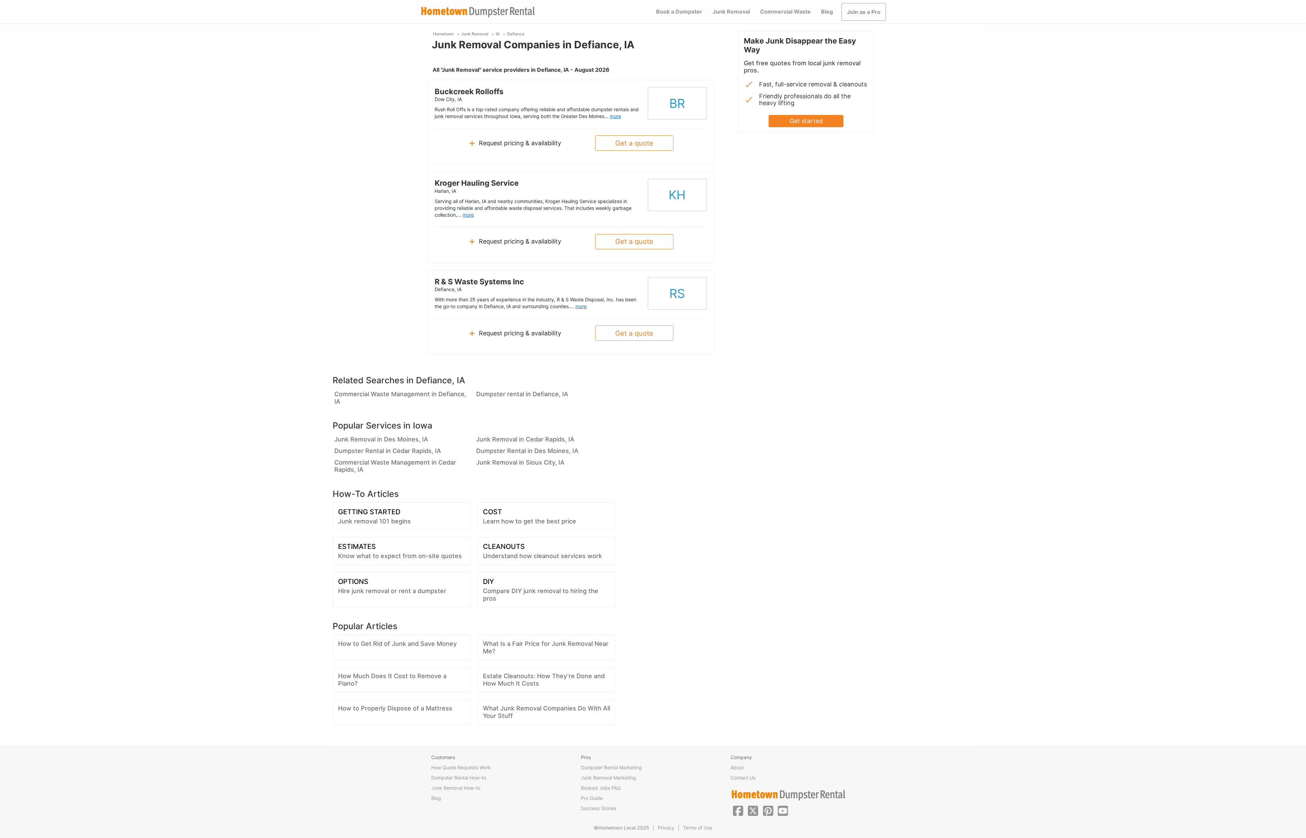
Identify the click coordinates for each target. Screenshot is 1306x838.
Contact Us (743, 778)
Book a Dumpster (679, 11)
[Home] (478, 12)
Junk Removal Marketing (608, 778)
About (737, 767)
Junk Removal (731, 11)
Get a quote (634, 143)
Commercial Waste (785, 11)
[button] (738, 810)
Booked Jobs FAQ (601, 788)
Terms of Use (697, 828)
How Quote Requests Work (461, 767)
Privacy (666, 828)
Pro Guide (592, 798)
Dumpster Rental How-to (458, 778)
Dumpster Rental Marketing (611, 767)
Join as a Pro (864, 12)
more (615, 116)
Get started (806, 120)
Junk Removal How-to (455, 788)
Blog (827, 11)
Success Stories (598, 808)
